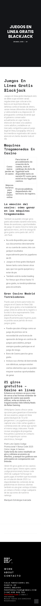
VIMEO (23, 595)
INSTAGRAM (9, 597)
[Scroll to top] (36, 601)
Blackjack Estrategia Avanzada (17, 500)
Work (8, 569)
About (9, 572)
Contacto (12, 575)
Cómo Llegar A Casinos (14, 449)
